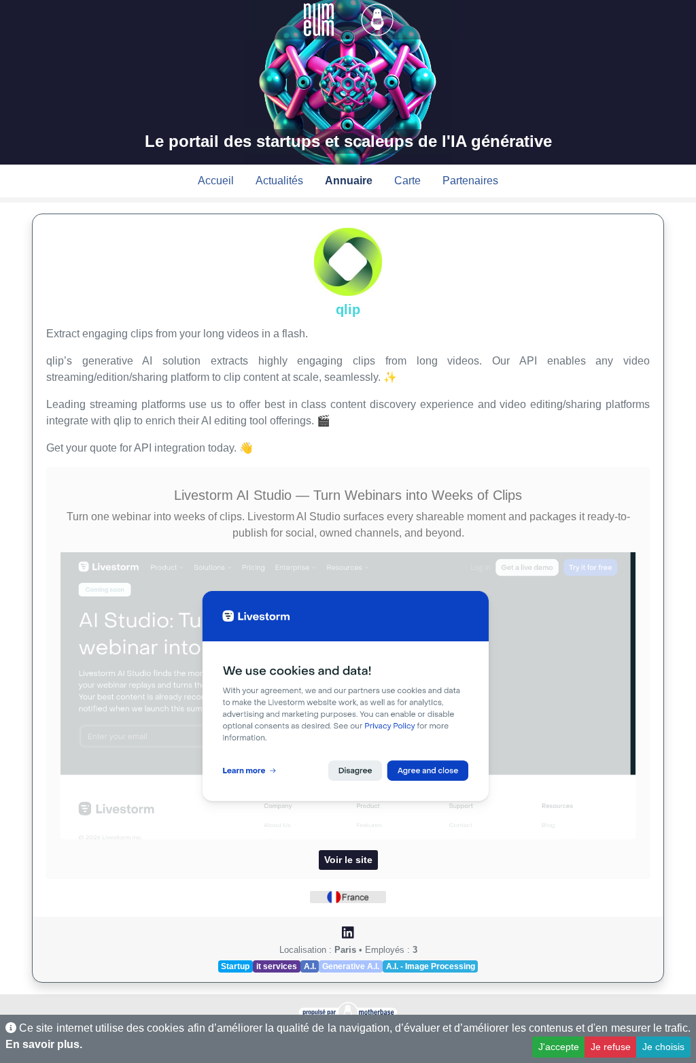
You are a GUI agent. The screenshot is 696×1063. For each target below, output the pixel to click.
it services (276, 966)
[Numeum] (320, 18)
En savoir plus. (43, 1044)
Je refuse (611, 1046)
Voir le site (348, 859)
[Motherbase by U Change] (377, 18)
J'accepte (558, 1046)
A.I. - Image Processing (430, 966)
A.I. (310, 966)
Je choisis (663, 1046)
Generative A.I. (350, 966)
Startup (235, 966)
